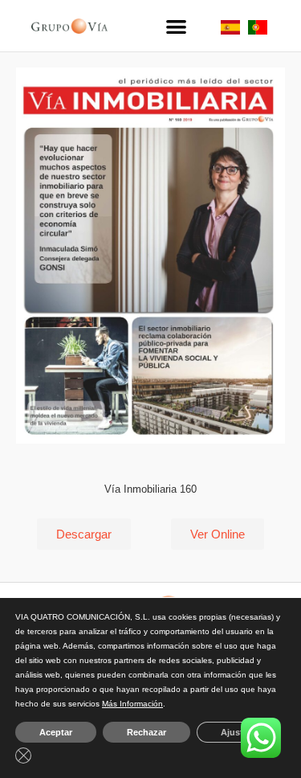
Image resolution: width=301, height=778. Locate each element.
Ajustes (237, 732)
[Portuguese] (257, 30)
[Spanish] (230, 30)
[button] (175, 26)
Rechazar (146, 732)
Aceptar (55, 732)
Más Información (132, 703)
